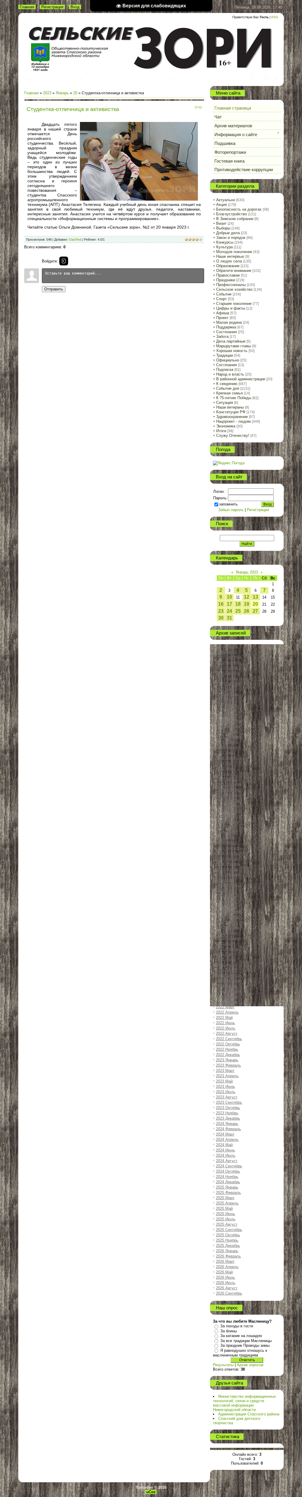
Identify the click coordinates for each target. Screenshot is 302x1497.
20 (75, 93)
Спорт (221, 299)
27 (255, 611)
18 (238, 604)
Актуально (225, 200)
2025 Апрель (227, 1203)
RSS (274, 17)
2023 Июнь (225, 1086)
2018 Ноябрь (227, 795)
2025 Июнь (225, 1214)
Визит (221, 223)
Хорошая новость (231, 350)
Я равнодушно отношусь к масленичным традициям (240, 1352)
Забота (222, 336)
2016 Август (226, 652)
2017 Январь (227, 678)
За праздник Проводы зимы (245, 1345)
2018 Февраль (228, 747)
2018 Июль (225, 773)
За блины (228, 1331)
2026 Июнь (225, 1277)
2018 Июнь (225, 768)
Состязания (226, 332)
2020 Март (225, 880)
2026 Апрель (227, 1267)
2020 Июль (225, 901)
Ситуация (224, 402)
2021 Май (224, 954)
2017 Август (226, 715)
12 (246, 596)
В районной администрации (240, 379)
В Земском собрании (234, 219)
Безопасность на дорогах (239, 209)
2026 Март (225, 1261)
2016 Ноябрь (227, 667)
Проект (222, 317)
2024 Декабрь (228, 1182)
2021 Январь (227, 933)
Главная (27, 7)
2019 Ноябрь (227, 858)
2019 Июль (225, 837)
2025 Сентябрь (229, 1229)
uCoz (151, 1492)
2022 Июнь (225, 1023)
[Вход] (63, 261)
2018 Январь (227, 742)
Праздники (225, 280)
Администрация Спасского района (248, 1414)
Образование (227, 266)
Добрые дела (228, 233)
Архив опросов (250, 1365)
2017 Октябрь (228, 726)
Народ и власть (230, 374)
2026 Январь (227, 1251)
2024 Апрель (227, 1139)
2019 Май (224, 826)
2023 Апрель (227, 1076)
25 (238, 611)
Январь (62, 93)
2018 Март (225, 752)
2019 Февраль (228, 811)
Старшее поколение (234, 303)
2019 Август (226, 842)
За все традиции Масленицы (246, 1341)
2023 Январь (227, 1060)
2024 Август (226, 1161)
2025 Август (226, 1224)
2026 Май (224, 1272)
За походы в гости (236, 1326)
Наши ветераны (230, 407)
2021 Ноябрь (227, 986)
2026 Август (226, 1288)
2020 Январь (227, 869)
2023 (47, 93)
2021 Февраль (228, 938)
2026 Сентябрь (229, 1293)
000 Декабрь (227, 646)
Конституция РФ (230, 412)
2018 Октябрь (228, 789)
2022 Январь (227, 996)
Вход (75, 7)
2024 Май (224, 1145)
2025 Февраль (228, 1192)
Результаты (223, 1365)
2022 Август (226, 1033)
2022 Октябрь (228, 1044)
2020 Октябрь (228, 917)
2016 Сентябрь (229, 657)
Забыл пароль (231, 510)
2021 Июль (225, 964)
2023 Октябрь (228, 1108)
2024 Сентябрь (229, 1166)
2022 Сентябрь (229, 1039)
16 (221, 604)
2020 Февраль (228, 874)
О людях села (229, 261)
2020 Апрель (227, 885)
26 (246, 611)
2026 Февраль (228, 1256)
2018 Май (224, 763)
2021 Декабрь (228, 991)
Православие (228, 275)
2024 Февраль (228, 1129)
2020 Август (226, 906)
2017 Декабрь (228, 736)
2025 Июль (225, 1219)
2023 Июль (225, 1092)
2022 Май (224, 1017)
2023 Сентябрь (229, 1102)
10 (229, 596)
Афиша (222, 313)
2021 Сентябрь (229, 975)
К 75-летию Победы (233, 398)
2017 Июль (225, 710)
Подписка (224, 369)
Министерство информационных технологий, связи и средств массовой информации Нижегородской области (244, 1403)
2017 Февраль (228, 683)
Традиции (224, 355)
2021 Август (226, 970)
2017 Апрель (227, 694)
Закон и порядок (230, 237)
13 (255, 596)
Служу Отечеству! (232, 435)
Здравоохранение (232, 416)
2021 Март (225, 943)
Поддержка (226, 327)
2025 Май (224, 1208)
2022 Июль (225, 1028)
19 (246, 604)
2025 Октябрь (228, 1235)
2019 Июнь (225, 832)
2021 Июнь (225, 959)
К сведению (226, 383)
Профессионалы (231, 284)
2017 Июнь (225, 705)
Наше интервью (230, 256)
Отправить (53, 289)
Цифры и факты (230, 308)
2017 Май (224, 699)
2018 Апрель (227, 758)
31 (229, 617)
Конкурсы (224, 242)
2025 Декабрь (228, 1245)
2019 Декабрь (228, 864)
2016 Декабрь (228, 673)
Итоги (221, 431)
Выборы (223, 228)
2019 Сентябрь (229, 848)
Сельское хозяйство (234, 289)
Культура (224, 247)
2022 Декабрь (228, 1054)
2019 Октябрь (228, 853)
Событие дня (227, 388)
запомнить (228, 504)
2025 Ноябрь (227, 1240)
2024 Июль (225, 1155)
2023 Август (226, 1097)
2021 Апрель (227, 948)
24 (229, 611)
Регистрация (52, 7)
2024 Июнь (225, 1150)
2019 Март (225, 816)
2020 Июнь (225, 895)
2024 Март (225, 1134)
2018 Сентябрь (229, 784)
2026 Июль (225, 1282)
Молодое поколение (234, 252)
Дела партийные (230, 341)
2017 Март (225, 689)
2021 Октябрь (228, 980)
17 (229, 604)
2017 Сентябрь (229, 720)
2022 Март (225, 1007)
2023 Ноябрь (227, 1113)
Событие (224, 294)
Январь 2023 (247, 572)
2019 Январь (227, 805)
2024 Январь (227, 1123)
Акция (221, 204)
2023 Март (225, 1070)
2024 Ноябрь (227, 1176)
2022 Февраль (228, 1001)
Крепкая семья (229, 393)
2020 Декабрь (228, 927)
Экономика (225, 426)
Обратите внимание (233, 270)
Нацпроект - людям (233, 421)
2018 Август (226, 779)
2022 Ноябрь (227, 1049)
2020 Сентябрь (229, 911)
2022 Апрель (227, 1012)
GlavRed (75, 239)
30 (221, 617)
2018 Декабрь (228, 800)
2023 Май (224, 1081)
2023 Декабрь (228, 1118)
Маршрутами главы (233, 346)
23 (221, 611)
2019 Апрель (227, 821)
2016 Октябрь (228, 662)
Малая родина (229, 322)
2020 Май (224, 890)
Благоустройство (231, 214)
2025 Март (225, 1198)
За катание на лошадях (241, 1336)
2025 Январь (227, 1187)
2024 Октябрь (228, 1171)
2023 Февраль (228, 1065)
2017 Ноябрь (227, 731)
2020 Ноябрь (227, 922)
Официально (227, 360)
